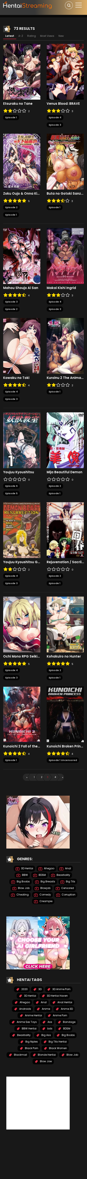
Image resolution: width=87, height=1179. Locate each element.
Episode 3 (55, 125)
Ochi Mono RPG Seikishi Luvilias (21, 656)
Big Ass (46, 1035)
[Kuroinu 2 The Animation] (65, 346)
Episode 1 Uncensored (63, 760)
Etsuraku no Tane (18, 104)
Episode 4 (55, 117)
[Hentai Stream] (27, 5)
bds (49, 1028)
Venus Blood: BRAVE (63, 104)
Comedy (45, 894)
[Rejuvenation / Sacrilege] (65, 530)
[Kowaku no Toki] (21, 346)
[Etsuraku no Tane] (21, 71)
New (61, 36)
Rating (31, 36)
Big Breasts (47, 881)
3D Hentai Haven (57, 995)
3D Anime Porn (61, 989)
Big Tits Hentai (57, 1041)
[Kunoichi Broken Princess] (65, 714)
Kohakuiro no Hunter (64, 656)
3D (40, 989)
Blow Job (23, 888)
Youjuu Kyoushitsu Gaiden (21, 562)
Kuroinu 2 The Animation (65, 378)
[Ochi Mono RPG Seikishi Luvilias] (21, 624)
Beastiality (63, 875)
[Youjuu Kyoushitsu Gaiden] (21, 530)
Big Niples (31, 1041)
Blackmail (20, 1055)
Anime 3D (66, 1009)
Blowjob (45, 888)
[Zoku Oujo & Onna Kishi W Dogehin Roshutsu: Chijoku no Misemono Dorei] (21, 161)
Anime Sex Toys (26, 1022)
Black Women (57, 1048)
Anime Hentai (33, 1015)
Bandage (68, 1022)
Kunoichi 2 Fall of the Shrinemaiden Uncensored (21, 746)
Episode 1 (11, 117)
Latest (9, 36)
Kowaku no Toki (16, 378)
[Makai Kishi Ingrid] (65, 256)
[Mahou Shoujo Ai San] (21, 256)
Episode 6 (11, 486)
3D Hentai (26, 868)
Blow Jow (45, 1061)
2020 (24, 989)
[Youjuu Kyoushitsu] (21, 440)
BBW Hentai (29, 1028)
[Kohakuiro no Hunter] (65, 624)
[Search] (69, 5)
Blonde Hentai (46, 1055)
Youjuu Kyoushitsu (18, 472)
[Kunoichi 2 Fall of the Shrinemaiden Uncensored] (21, 714)
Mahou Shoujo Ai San (20, 288)
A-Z (20, 36)
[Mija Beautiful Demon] (65, 440)
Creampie (45, 901)
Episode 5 (11, 493)
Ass (49, 1022)
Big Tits (70, 881)
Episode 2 (11, 207)
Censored (67, 888)
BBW (24, 875)
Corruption (68, 894)
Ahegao (48, 868)
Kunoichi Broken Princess (65, 746)
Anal (67, 868)
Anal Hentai (64, 1002)
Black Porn (31, 1048)
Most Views (47, 36)
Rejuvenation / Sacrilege (65, 562)
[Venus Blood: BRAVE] (65, 71)
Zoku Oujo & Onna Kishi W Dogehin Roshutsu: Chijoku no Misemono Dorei (21, 193)
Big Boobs (23, 881)
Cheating (22, 894)
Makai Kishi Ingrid (61, 288)
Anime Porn (59, 1015)
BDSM (42, 875)
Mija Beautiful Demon (64, 472)
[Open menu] (78, 5)
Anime (45, 1009)
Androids (25, 1009)
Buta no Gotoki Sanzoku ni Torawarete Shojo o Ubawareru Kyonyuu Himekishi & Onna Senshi (65, 193)
